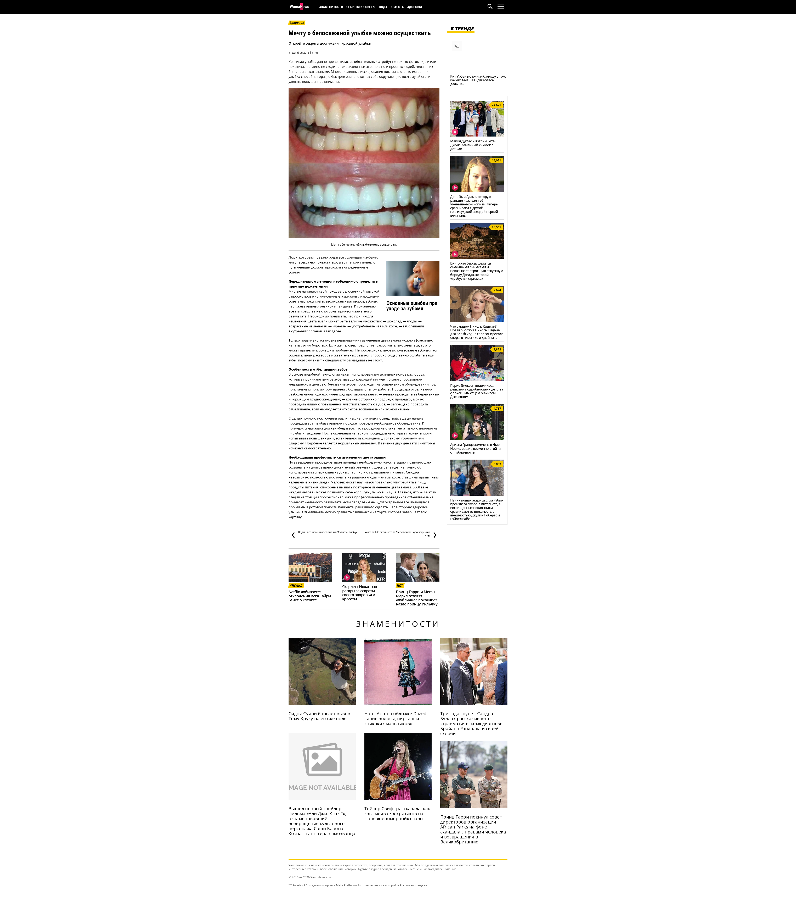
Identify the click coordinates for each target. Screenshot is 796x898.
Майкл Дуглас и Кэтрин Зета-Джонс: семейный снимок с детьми (472, 145)
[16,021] (477, 190)
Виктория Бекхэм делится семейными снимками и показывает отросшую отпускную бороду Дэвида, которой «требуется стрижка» (476, 271)
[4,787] (477, 439)
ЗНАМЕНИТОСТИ (331, 7)
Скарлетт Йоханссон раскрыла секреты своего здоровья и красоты (360, 593)
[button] (493, 7)
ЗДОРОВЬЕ (415, 7)
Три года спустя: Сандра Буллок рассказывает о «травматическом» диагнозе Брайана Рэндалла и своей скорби (471, 723)
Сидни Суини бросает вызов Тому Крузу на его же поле (319, 716)
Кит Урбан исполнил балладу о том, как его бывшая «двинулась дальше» (478, 80)
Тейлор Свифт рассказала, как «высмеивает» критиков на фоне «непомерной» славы (397, 813)
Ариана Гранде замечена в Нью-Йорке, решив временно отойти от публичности (475, 448)
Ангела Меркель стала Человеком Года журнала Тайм (401, 534)
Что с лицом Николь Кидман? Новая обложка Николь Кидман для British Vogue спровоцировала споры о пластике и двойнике (476, 332)
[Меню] (501, 6)
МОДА (383, 7)
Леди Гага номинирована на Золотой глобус (324, 534)
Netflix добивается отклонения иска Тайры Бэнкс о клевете (310, 596)
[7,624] (477, 320)
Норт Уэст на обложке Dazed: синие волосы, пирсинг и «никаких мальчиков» (396, 718)
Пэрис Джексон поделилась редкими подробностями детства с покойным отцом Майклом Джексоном (476, 391)
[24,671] (477, 135)
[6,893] (477, 494)
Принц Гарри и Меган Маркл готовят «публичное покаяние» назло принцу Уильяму (416, 598)
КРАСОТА (397, 7)
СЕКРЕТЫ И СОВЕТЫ (360, 7)
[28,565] (477, 257)
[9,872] (477, 379)
